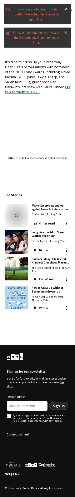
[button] (37, 215)
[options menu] (8, 44)
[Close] (66, 10)
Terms (57, 420)
